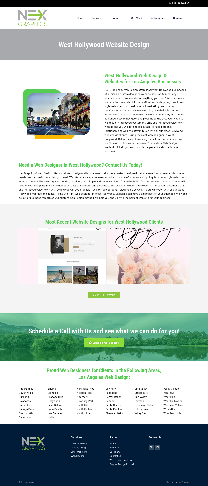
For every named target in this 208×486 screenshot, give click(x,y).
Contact (178, 18)
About (116, 18)
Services (97, 18)
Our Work (136, 18)
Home (80, 18)
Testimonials (158, 18)
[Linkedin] (157, 447)
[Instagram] (151, 447)
